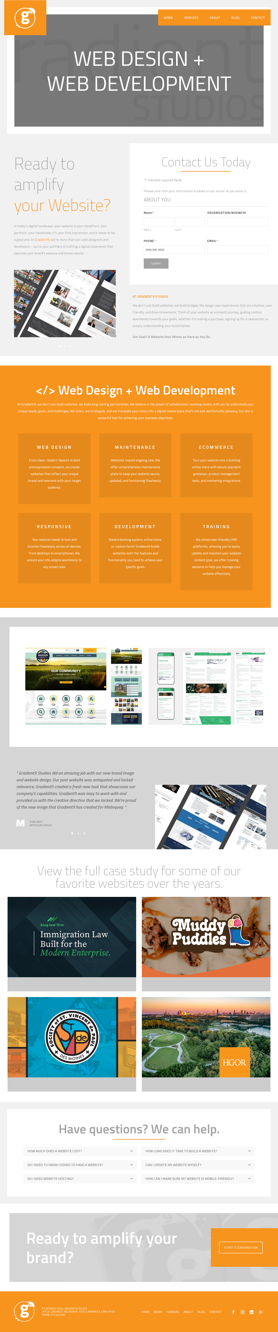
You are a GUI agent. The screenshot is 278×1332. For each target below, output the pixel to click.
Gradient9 (42, 239)
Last (178, 230)
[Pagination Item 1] (72, 833)
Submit (156, 263)
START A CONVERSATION (241, 1247)
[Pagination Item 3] (84, 833)
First (148, 230)
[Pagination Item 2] (78, 833)
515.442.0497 (58, 1315)
